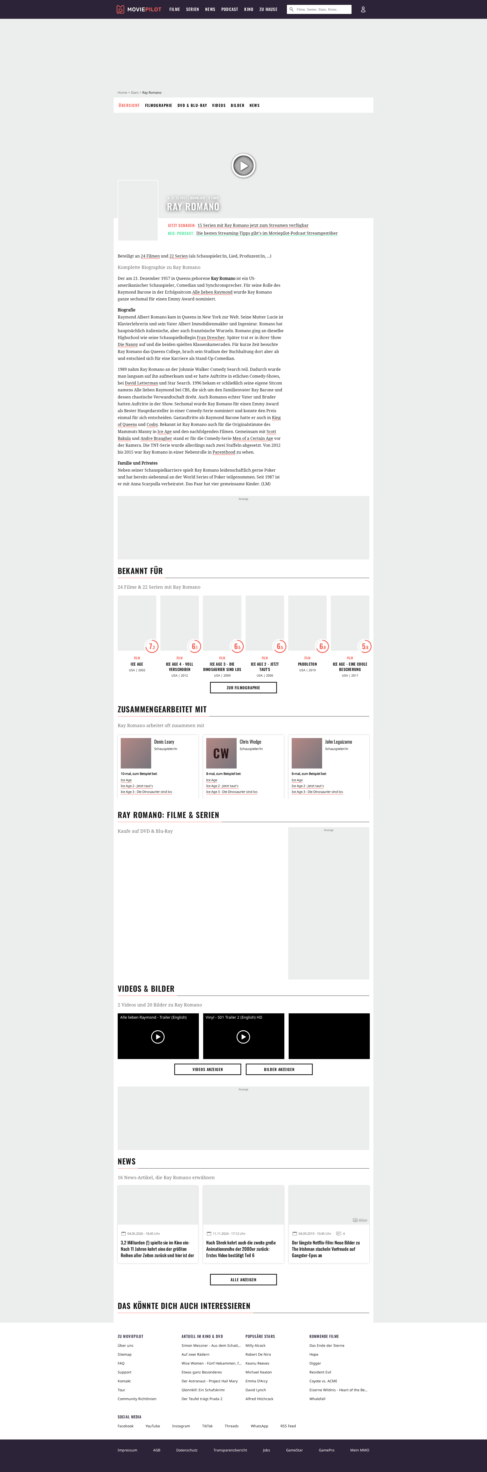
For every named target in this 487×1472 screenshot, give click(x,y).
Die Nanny (128, 344)
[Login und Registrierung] (363, 9)
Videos (219, 105)
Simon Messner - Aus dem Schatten (211, 1345)
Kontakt (124, 1381)
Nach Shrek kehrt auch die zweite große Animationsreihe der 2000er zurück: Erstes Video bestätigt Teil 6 (240, 1248)
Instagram (181, 1425)
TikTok (207, 1425)
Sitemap (125, 1354)
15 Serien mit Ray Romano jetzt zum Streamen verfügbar (253, 225)
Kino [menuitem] (248, 9)
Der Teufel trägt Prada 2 (202, 1398)
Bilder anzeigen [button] (279, 1069)
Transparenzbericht (230, 1450)
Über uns (125, 1345)
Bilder (238, 105)
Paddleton (307, 664)
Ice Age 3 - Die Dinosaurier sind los (222, 666)
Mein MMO (359, 1450)
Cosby (152, 424)
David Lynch (256, 1389)
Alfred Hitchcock (259, 1398)
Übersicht (129, 105)
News (255, 105)
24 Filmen (150, 256)
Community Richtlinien (137, 1398)
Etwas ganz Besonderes (202, 1372)
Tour (121, 1389)
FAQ (121, 1363)
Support (124, 1372)
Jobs (266, 1450)
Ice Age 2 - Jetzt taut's (265, 666)
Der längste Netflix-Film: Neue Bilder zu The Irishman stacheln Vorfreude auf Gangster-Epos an (326, 1248)
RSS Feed (288, 1425)
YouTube (153, 1425)
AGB (156, 1450)
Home (122, 92)
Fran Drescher (211, 337)
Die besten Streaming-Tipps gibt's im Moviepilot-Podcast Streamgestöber (267, 233)
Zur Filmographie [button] (243, 687)
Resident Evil (320, 1372)
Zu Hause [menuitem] (268, 9)
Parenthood (224, 452)
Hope (313, 1354)
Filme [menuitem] (174, 9)
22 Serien (178, 256)
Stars (134, 92)
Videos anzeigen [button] (208, 1069)
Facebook (125, 1425)
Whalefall (317, 1398)
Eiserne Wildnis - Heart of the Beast (339, 1389)
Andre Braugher (156, 438)
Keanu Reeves (257, 1363)
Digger (315, 1363)
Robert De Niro (258, 1354)
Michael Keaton (259, 1372)
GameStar (294, 1450)
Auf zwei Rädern (196, 1354)
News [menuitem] (210, 9)
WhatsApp (259, 1425)
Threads (232, 1425)
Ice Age (165, 431)
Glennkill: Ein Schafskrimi (203, 1389)
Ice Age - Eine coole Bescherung (350, 666)
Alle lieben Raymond (212, 292)
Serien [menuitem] (192, 9)
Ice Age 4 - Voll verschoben (180, 666)
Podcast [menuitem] (229, 9)
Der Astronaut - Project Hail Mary (210, 1381)
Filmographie (158, 105)
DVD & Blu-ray (192, 105)
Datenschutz (187, 1450)
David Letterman (141, 383)
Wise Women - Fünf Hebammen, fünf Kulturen (211, 1363)
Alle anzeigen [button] (243, 1279)
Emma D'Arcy (257, 1381)
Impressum (127, 1450)
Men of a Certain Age (253, 438)
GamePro (326, 1450)
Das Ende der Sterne (326, 1345)
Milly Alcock (255, 1345)
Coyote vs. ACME (323, 1381)
